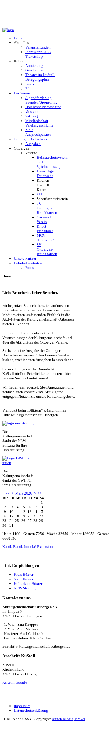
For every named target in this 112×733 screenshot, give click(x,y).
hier (68, 373)
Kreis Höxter (23, 574)
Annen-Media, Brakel (68, 719)
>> (40, 493)
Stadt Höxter (23, 579)
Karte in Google (14, 682)
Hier (41, 355)
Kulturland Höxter (28, 583)
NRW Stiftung (25, 588)
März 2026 (23, 493)
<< (8, 493)
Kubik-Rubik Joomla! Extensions (28, 546)
